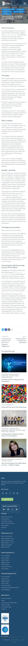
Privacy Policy (15, 639)
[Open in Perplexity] (8, 509)
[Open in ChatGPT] (4, 509)
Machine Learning (18, 11)
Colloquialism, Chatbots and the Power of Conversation (12, 435)
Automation (20, 9)
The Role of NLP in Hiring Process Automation (13, 380)
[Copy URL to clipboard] (12, 329)
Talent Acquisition (7, 377)
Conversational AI (14, 374)
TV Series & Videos (7, 461)
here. (5, 155)
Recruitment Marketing (8, 431)
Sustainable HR (6, 13)
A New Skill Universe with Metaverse (14, 407)
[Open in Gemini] (12, 509)
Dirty (6, 177)
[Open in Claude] (17, 509)
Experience (12, 430)
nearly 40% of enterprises (11, 34)
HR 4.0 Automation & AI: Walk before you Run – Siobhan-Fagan (14, 464)
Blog (3, 405)
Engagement (5, 375)
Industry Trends (7, 11)
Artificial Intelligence (8, 9)
